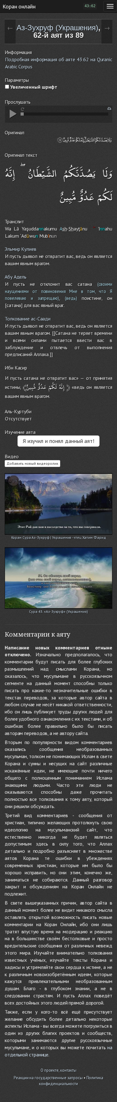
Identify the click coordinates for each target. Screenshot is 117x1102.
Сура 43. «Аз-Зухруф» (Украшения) (58, 611)
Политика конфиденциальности (71, 1080)
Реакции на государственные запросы (48, 1077)
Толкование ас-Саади (28, 318)
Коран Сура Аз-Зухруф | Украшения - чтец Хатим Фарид (58, 537)
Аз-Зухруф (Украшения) (57, 27)
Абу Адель (16, 277)
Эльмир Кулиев (21, 249)
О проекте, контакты (58, 1070)
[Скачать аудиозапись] (109, 108)
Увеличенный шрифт (33, 87)
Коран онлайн (19, 6)
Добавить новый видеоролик (32, 463)
